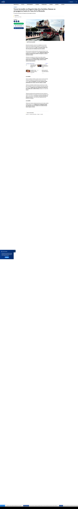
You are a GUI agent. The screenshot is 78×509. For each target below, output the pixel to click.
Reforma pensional (10, 505)
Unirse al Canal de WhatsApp (19, 23)
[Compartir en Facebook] (14, 21)
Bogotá (38, 114)
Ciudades (51, 4)
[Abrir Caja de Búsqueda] (76, 1)
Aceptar (7, 257)
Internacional (44, 4)
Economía (37, 4)
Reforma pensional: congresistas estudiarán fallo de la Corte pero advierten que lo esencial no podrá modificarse (28, 505)
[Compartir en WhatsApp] (18, 21)
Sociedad (62, 4)
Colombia (27, 114)
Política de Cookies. (6, 255)
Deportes (56, 4)
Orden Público (16, 4)
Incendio (41, 114)
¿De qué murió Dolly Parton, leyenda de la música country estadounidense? (57, 505)
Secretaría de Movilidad (33, 114)
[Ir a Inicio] (3, 2)
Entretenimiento (30, 4)
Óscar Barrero (17, 15)
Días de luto (45, 505)
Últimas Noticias (2, 505)
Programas (71, 1)
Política (22, 4)
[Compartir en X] (16, 21)
